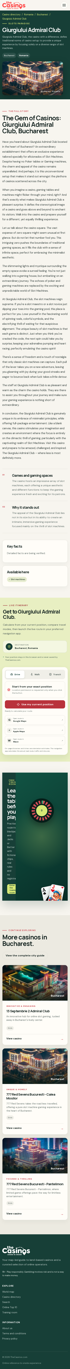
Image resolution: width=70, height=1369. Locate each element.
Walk (37, 674)
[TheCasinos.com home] (13, 5)
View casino (35, 1039)
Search (6, 1302)
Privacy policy (9, 1338)
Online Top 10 (9, 1307)
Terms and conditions (14, 1333)
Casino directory (11, 14)
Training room (9, 1312)
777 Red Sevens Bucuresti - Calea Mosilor (30, 1096)
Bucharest (42, 14)
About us (7, 1328)
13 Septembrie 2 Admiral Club (27, 1011)
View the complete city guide (25, 955)
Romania (28, 14)
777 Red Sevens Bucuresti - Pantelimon (34, 1184)
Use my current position (37, 704)
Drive (17, 674)
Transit (57, 674)
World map (8, 1291)
